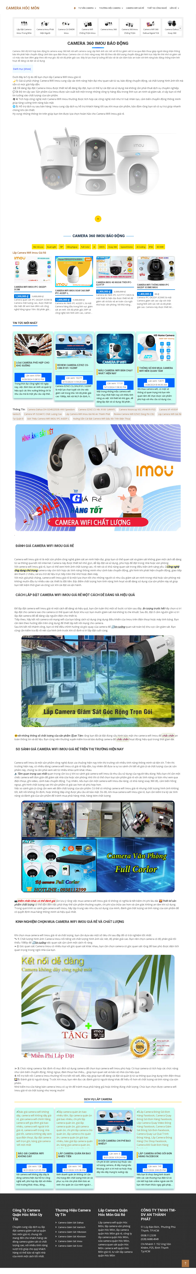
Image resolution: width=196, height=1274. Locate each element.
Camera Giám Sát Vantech (71, 1227)
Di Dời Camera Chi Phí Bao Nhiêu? (114, 1142)
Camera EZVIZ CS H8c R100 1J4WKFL (96, 409)
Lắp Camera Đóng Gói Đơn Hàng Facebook (155, 1155)
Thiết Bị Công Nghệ (157, 8)
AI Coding (141, 247)
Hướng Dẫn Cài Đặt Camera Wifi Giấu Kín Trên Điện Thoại (101, 418)
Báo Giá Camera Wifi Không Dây (31, 1155)
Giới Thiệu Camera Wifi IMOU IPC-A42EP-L (48, 418)
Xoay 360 (112, 247)
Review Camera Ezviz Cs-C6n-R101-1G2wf (73, 366)
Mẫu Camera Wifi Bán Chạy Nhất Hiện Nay (115, 372)
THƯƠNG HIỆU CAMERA (110, 8)
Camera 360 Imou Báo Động (98, 43)
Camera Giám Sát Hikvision (72, 1231)
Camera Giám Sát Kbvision (72, 1236)
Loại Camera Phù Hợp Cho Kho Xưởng (32, 364)
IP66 (151, 247)
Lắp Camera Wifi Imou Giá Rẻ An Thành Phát (88, 414)
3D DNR (160, 247)
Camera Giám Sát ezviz (70, 1245)
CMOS (102, 247)
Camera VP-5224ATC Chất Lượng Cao (43, 414)
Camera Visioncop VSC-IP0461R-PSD (137, 409)
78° (61, 247)
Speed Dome (127, 247)
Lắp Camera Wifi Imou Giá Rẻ (29, 252)
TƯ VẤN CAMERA (86, 8)
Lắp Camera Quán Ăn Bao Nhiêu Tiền (74, 1155)
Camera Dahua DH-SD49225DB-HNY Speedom (51, 409)
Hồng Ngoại (72, 247)
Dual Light (51, 247)
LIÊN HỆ (173, 8)
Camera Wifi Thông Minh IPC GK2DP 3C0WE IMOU (153, 286)
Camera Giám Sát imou (70, 1241)
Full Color (85, 247)
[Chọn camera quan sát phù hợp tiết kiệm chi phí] (180, 28)
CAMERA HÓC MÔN (22, 8)
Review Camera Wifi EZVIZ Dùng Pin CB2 (134, 414)
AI (94, 247)
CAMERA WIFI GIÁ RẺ (135, 8)
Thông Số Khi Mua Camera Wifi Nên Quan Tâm (156, 369)
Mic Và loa (38, 247)
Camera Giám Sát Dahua (70, 1222)
